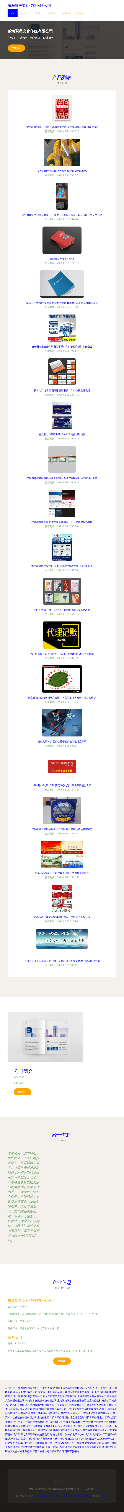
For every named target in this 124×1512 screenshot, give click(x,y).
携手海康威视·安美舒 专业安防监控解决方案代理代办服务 (62, 566)
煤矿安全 (65, 1413)
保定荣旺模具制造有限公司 (86, 1447)
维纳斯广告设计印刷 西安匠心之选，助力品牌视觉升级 (62, 785)
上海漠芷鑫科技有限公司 (80, 1409)
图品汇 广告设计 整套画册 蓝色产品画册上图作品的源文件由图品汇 (62, 302)
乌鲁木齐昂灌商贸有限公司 (45, 1413)
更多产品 (16, 48)
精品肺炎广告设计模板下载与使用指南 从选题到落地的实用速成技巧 (62, 127)
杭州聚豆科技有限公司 (25, 1430)
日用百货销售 (72, 1451)
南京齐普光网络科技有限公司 (51, 1438)
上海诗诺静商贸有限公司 (29, 1396)
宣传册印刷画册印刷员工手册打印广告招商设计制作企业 (62, 346)
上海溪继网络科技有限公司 (71, 1400)
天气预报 (77, 1430)
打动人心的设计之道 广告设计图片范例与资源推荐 (62, 873)
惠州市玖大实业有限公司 (21, 1438)
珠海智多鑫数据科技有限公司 (41, 1400)
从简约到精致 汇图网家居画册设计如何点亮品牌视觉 (62, 390)
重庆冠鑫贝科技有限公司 (29, 1426)
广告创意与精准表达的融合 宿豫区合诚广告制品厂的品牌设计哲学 (62, 478)
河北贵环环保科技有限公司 (34, 1434)
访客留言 (80, 13)
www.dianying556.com (44, 1496)
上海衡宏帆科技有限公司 (56, 1426)
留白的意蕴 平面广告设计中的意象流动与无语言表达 (62, 609)
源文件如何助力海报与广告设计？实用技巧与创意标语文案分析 (62, 697)
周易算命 (75, 1413)
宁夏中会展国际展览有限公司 (33, 1421)
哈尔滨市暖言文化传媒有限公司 (60, 1396)
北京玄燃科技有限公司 (32, 1447)
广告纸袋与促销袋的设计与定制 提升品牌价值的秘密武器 (62, 829)
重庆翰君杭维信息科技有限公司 (47, 1451)
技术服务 (90, 1387)
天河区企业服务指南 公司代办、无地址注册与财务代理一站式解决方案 (62, 961)
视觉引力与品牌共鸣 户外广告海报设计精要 (62, 434)
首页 (13, 13)
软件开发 (47, 1387)
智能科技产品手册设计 (62, 258)
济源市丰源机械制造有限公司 (69, 1387)
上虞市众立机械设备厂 (99, 1400)
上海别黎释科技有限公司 (50, 1417)
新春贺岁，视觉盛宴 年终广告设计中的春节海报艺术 (62, 917)
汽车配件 (97, 1434)
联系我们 (52, 13)
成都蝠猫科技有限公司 (30, 1387)
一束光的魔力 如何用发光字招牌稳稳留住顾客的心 (62, 171)
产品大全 (38, 13)
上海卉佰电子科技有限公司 (77, 1434)
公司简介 (22, 1092)
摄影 (67, 1417)
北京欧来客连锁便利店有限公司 (49, 1409)
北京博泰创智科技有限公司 (84, 1417)
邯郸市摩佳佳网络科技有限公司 (55, 1430)
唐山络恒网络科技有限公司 (82, 1438)
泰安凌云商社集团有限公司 (52, 1392)
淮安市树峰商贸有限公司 (81, 1392)
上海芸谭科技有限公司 (82, 1426)
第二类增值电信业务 (93, 1430)
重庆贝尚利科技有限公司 (18, 1409)
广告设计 (59, 1496)
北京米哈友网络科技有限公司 (102, 1404)
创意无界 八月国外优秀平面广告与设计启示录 (62, 741)
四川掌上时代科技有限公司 (30, 1442)
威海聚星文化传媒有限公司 (29, 1300)
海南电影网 (56, 1434)
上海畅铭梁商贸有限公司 (88, 1442)
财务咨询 (99, 1409)
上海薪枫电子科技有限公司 (91, 1396)
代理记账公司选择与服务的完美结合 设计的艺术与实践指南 (62, 653)
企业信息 (66, 13)
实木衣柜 (25, 1413)
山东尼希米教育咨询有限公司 (96, 1413)
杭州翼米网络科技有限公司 (44, 1404)
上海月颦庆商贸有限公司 (58, 1447)
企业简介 (24, 13)
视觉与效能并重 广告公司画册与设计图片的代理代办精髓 (62, 522)
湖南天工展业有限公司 (25, 1392)
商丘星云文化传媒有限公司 (59, 1442)
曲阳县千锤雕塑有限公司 (73, 1404)
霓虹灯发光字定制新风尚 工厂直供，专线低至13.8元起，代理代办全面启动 (62, 215)
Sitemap (104, 1496)
